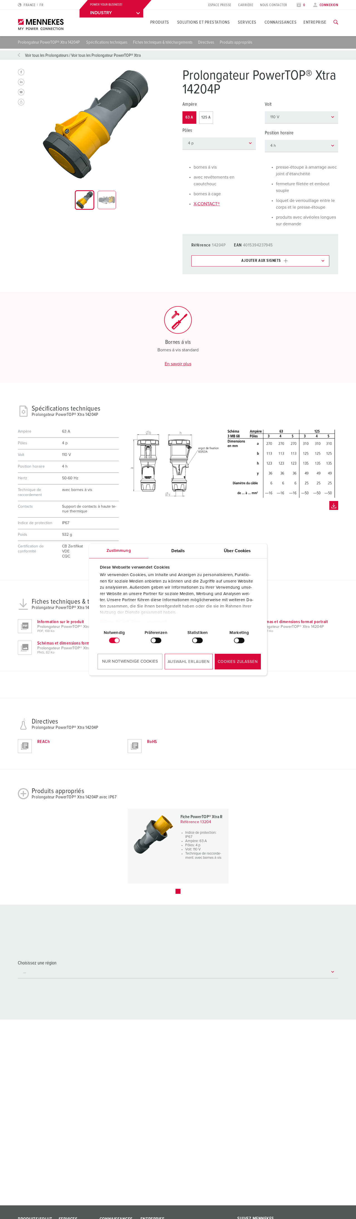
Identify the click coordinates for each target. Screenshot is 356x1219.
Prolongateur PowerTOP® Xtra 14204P (49, 42)
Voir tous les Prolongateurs (46, 55)
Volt (268, 104)
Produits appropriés (236, 42)
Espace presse (219, 5)
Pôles (187, 130)
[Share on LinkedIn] (21, 82)
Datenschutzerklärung (121, 622)
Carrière (245, 5)
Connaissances (280, 22)
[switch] (156, 640)
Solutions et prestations (203, 22)
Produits (159, 22)
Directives (206, 42)
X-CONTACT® (207, 204)
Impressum (156, 622)
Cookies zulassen (238, 662)
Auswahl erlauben (189, 662)
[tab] (84, 200)
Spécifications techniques (106, 42)
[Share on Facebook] (21, 72)
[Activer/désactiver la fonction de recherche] (335, 22)
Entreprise (315, 22)
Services (247, 22)
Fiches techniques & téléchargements (162, 42)
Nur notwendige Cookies (130, 661)
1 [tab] (178, 891)
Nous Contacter (273, 5)
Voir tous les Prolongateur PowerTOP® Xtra (106, 55)
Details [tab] (178, 550)
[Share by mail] (21, 92)
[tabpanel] (96, 124)
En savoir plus (178, 364)
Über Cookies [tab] (237, 550)
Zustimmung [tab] (119, 551)
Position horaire (279, 133)
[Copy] (21, 102)
